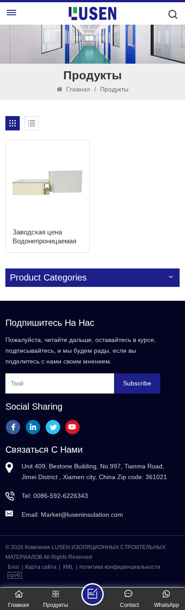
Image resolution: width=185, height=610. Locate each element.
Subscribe (137, 383)
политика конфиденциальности (119, 567)
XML (68, 567)
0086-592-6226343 (60, 495)
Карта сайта (41, 567)
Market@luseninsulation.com (82, 514)
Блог (13, 567)
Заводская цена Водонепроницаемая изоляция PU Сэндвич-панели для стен (45, 237)
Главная (77, 89)
